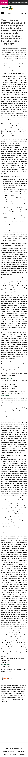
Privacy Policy (21, 754)
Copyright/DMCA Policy (9, 754)
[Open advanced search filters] (22, 13)
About (7, 748)
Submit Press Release (8, 751)
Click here (9, 378)
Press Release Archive (16, 748)
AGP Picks (4, 2)
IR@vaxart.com (5, 664)
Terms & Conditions (20, 751)
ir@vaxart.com (5, 395)
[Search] (18, 13)
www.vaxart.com (22, 400)
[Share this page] (26, 13)
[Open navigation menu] (2, 13)
